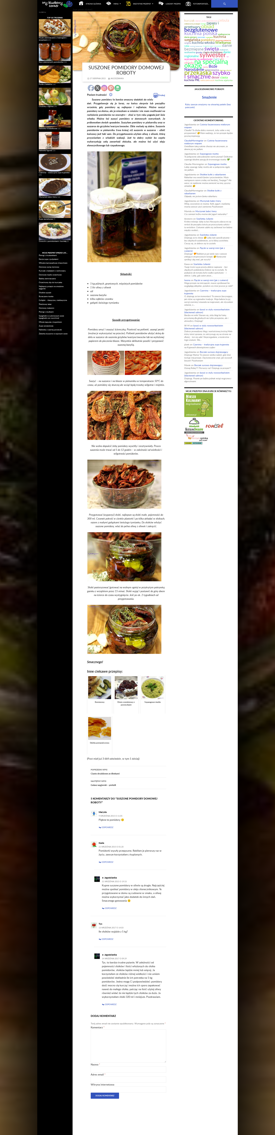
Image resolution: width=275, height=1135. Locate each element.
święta (211, 48)
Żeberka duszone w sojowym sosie (53, 333)
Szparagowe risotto (209, 153)
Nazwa (95, 1064)
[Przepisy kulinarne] (198, 404)
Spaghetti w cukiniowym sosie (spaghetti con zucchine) (51, 316)
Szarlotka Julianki (204, 218)
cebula (223, 20)
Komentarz (98, 1027)
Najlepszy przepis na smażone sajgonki (51, 287)
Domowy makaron (46, 308)
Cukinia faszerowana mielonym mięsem (207, 126)
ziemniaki (201, 37)
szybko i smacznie (207, 74)
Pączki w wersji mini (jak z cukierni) (204, 249)
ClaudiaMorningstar (193, 140)
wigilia (187, 43)
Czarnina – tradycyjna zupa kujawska (205, 292)
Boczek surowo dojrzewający (214, 351)
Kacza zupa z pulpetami (48, 259)
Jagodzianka (117, 78)
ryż (228, 57)
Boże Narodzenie (200, 67)
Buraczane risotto (46, 296)
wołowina (189, 52)
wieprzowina (212, 70)
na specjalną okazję (206, 63)
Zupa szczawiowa (46, 325)
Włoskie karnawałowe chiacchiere (53, 263)
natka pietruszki (207, 80)
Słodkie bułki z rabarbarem (213, 174)
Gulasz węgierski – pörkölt (103, 783)
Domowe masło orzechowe (50, 274)
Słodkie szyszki (45, 292)
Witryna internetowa (102, 1084)
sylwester (213, 54)
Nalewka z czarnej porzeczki (50, 329)
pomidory (208, 39)
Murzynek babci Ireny (210, 200)
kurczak (189, 20)
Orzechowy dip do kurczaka (50, 282)
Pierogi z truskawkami (48, 255)
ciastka (205, 67)
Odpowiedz (107, 827)
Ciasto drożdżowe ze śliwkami (105, 771)
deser (216, 77)
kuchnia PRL (192, 80)
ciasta (224, 77)
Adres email (98, 1074)
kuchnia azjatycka (224, 80)
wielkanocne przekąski (192, 24)
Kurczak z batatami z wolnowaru (52, 270)
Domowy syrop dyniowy (49, 267)
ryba (186, 46)
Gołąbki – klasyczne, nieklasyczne (53, 300)
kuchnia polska (200, 33)
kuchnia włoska (203, 42)
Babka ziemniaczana (47, 278)
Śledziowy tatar (45, 304)
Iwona (187, 280)
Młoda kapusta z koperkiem (50, 322)
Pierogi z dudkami (46, 311)
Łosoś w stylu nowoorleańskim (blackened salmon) (207, 311)
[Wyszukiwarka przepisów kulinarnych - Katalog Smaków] (194, 425)
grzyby (199, 52)
